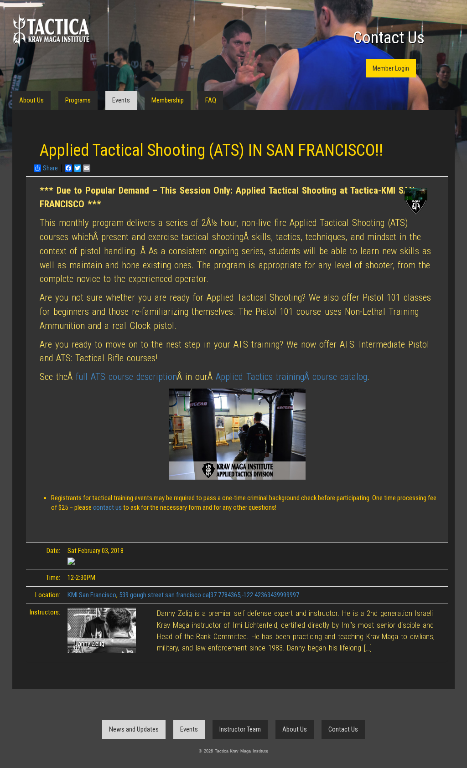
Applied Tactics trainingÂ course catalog (291, 376)
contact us (108, 507)
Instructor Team (240, 729)
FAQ (210, 100)
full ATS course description (126, 376)
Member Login (391, 68)
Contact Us (389, 37)
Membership (167, 100)
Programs (78, 100)
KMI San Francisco (91, 595)
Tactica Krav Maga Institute (51, 31)
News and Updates (134, 729)
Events (121, 100)
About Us (31, 100)
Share (50, 168)
